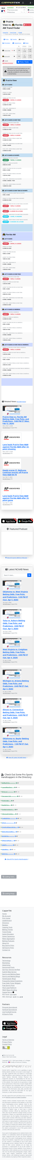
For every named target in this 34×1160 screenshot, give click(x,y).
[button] (31, 3)
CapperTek (5, 32)
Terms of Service (8, 1040)
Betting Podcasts (8, 941)
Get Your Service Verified (11, 970)
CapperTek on (7, 992)
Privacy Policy (7, 1042)
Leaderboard (7, 921)
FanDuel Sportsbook (9, 1010)
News (27, 43)
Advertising (6, 965)
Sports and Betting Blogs (11, 976)
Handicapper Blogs (9, 979)
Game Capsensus (8, 936)
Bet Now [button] (28, 25)
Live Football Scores (9, 1012)
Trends (14, 39)
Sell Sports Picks (8, 948)
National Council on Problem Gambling (16, 1097)
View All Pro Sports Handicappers (17, 859)
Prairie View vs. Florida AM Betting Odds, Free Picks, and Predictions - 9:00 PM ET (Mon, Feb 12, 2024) (16, 420)
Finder (22, 39)
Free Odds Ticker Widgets (11, 983)
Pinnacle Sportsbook (9, 1007)
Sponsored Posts (8, 967)
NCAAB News (21, 402)
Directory (5, 923)
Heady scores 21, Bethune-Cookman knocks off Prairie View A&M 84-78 (15, 472)
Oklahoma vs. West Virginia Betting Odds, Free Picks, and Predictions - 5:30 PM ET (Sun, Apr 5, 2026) (15, 595)
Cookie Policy (7, 1044)
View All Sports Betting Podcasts (17, 558)
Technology (6, 961)
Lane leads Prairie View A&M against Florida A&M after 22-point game (16, 498)
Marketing (6, 963)
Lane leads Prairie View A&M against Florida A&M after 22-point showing (16, 446)
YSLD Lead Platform (9, 988)
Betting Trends (7, 930)
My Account (6, 916)
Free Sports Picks (8, 985)
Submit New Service (9, 972)
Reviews (5, 925)
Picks (7, 39)
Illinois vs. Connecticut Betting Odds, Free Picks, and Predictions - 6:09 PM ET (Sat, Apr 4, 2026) (15, 713)
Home (4, 914)
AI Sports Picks (7, 1014)
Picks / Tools (24, 62)
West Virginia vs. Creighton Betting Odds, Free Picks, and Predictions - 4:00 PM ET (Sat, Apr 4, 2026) (15, 653)
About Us (5, 943)
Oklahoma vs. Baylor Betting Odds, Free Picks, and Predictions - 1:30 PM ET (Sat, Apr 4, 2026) (16, 742)
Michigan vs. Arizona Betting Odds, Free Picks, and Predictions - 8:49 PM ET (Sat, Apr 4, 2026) (16, 684)
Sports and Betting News (11, 974)
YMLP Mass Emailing (9, 990)
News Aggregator (8, 939)
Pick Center (6, 918)
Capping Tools (7, 927)
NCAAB (20, 32)
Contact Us (6, 950)
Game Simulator (8, 934)
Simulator (7, 43)
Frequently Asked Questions (12, 981)
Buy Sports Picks (8, 945)
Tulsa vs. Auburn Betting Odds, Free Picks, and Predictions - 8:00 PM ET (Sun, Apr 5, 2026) (14, 624)
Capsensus (17, 43)
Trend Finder (13, 32)
